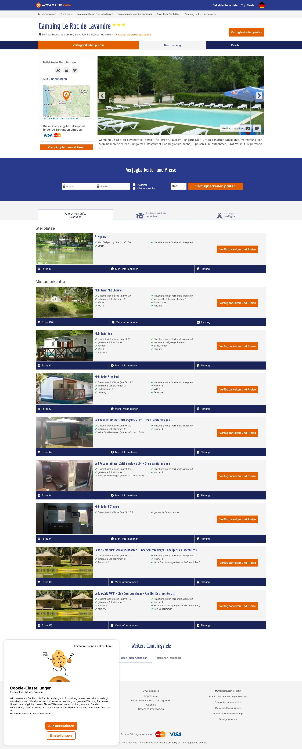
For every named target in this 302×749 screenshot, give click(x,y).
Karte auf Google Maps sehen (133, 34)
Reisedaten (69, 180)
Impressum (151, 696)
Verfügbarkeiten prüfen (246, 32)
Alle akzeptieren (61, 726)
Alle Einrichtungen (55, 79)
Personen (177, 180)
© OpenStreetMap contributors (61, 118)
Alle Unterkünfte (75, 215)
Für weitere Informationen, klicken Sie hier (31, 713)
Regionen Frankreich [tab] (169, 657)
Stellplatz (142, 184)
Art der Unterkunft (147, 180)
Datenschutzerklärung (151, 708)
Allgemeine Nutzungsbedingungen (151, 700)
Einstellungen (61, 735)
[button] (66, 96)
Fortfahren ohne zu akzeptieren (93, 646)
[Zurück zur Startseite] (53, 5)
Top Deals (247, 5)
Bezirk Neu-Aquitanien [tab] (134, 657)
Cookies (151, 704)
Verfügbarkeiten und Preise (237, 249)
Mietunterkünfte (146, 188)
